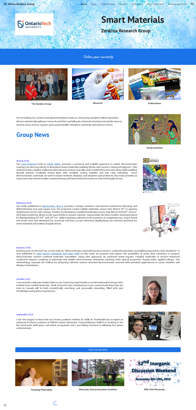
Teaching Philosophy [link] (177, 4)
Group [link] (93, 4)
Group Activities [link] (107, 4)
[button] (192, 4)
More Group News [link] (155, 4)
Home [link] (84, 4)
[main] (140, 24)
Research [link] (123, 4)
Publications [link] (137, 4)
